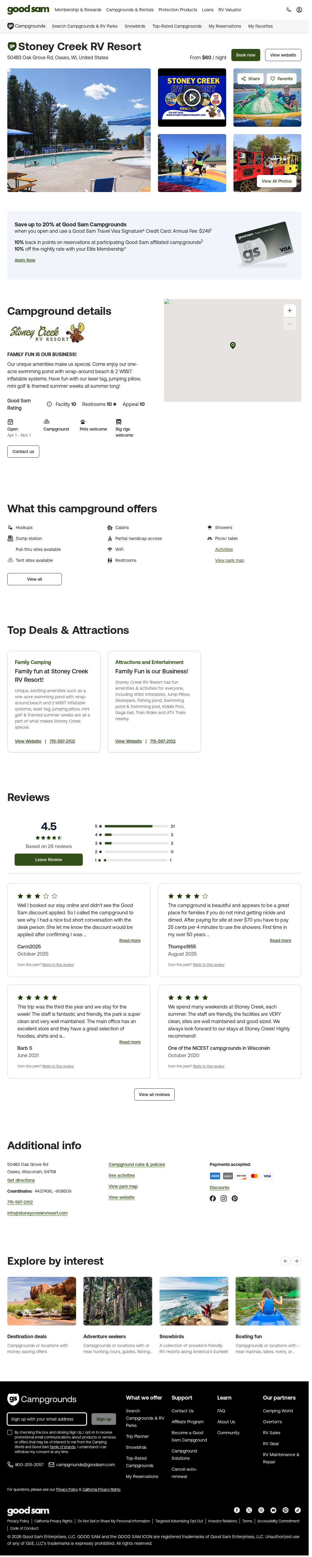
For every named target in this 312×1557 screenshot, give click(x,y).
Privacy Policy (67, 1489)
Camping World (278, 1410)
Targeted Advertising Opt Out (179, 1521)
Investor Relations (222, 1521)
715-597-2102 (62, 741)
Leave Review (48, 859)
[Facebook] (213, 1198)
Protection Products (178, 9)
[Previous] (285, 1261)
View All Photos (277, 181)
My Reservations (225, 26)
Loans (208, 9)
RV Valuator (230, 9)
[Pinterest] (235, 1198)
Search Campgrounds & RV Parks (84, 26)
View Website (28, 741)
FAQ (221, 1410)
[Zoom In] (289, 310)
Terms (247, 1521)
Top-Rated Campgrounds (177, 26)
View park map (229, 560)
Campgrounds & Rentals (130, 9)
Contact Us (183, 1410)
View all (34, 579)
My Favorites (260, 26)
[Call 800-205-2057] (289, 10)
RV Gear (271, 1443)
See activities (122, 1175)
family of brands (62, 1447)
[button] (25, 260)
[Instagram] (224, 1198)
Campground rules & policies (137, 1164)
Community (228, 1432)
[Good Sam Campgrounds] (41, 1400)
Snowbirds (135, 26)
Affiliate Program (188, 1421)
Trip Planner (137, 1436)
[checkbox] (9, 1432)
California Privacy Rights (101, 1489)
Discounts (219, 1187)
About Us (226, 1421)
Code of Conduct (24, 1528)
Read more (130, 940)
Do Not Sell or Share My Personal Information (114, 1521)
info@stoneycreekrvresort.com (37, 1213)
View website (283, 55)
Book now (245, 55)
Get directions (21, 1180)
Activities (224, 549)
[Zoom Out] (289, 324)
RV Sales (271, 1432)
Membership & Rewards (78, 9)
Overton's (272, 1421)
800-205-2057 (29, 1464)
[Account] (299, 9)
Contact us (23, 451)
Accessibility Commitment (279, 1521)
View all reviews (154, 1094)
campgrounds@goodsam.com (85, 1464)
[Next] (296, 1261)
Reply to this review (58, 965)
